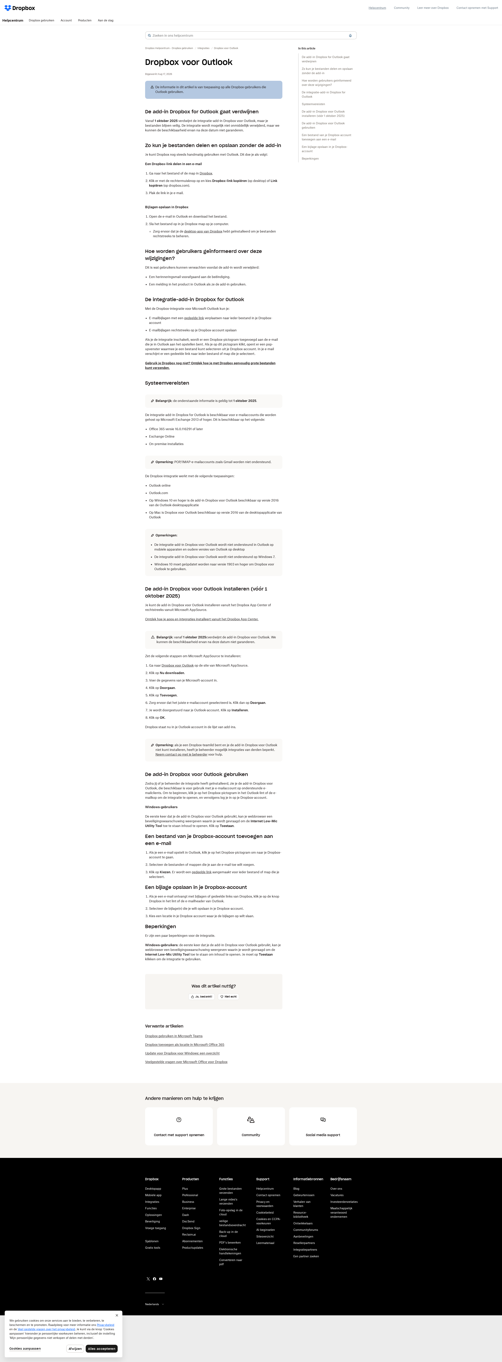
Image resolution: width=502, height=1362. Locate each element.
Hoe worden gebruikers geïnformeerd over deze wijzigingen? (326, 82)
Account (66, 20)
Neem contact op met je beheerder (181, 754)
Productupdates (192, 1247)
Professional (190, 1195)
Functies (151, 1208)
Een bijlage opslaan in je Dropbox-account (324, 149)
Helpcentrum (377, 7)
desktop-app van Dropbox (203, 231)
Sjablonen (152, 1241)
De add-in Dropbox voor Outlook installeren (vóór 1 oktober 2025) (323, 113)
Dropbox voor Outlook (178, 665)
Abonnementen (192, 1241)
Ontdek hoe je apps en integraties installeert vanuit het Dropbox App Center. (201, 619)
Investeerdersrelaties (344, 1201)
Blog (296, 1188)
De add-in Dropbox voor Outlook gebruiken (323, 125)
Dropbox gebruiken (41, 20)
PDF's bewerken (230, 1242)
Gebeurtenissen (304, 1195)
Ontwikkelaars (303, 1223)
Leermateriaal (265, 1243)
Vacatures (337, 1195)
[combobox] (251, 35)
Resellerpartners (304, 1243)
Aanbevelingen (303, 1236)
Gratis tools (152, 1247)
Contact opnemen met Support (477, 7)
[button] (149, 35)
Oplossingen (153, 1215)
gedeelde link (194, 318)
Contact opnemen (268, 1195)
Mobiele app (153, 1195)
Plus (185, 1188)
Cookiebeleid (265, 1212)
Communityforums (305, 1229)
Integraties (152, 1201)
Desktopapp (153, 1188)
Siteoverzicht (265, 1236)
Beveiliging (152, 1221)
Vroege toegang (155, 1228)
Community (401, 7)
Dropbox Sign (191, 1228)
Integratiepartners (305, 1249)
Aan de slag (106, 20)
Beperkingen (310, 158)
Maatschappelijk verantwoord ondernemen (341, 1212)
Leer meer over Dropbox (433, 7)
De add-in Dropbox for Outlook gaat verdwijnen (325, 59)
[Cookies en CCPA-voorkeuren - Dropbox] (63, 1334)
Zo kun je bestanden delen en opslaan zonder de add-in (327, 71)
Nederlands (152, 1304)
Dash (185, 1215)
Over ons (336, 1188)
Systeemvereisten (313, 104)
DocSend (188, 1221)
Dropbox (206, 173)
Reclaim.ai (189, 1234)
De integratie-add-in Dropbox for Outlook (323, 94)
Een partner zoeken (306, 1256)
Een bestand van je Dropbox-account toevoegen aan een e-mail (326, 137)
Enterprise (189, 1208)
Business (188, 1201)
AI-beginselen (265, 1229)
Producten (85, 20)
